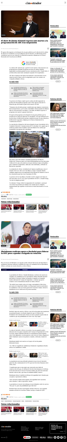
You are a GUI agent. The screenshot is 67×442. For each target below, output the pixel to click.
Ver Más (57, 81)
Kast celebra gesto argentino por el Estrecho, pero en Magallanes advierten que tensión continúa (57, 43)
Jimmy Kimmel (16, 198)
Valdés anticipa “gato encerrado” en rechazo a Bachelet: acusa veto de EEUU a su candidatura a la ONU (43, 355)
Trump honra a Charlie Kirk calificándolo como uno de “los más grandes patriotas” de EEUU (19, 211)
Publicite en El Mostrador (39, 427)
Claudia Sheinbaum (8, 401)
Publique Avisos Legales (39, 428)
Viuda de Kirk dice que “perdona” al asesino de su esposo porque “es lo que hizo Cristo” (6, 211)
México (23, 401)
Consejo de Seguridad (16, 401)
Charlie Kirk (3, 198)
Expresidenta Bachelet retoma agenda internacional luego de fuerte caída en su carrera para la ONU (23, 324)
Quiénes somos (23, 426)
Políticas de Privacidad (24, 430)
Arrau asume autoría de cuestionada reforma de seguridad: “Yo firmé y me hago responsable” (39, 94)
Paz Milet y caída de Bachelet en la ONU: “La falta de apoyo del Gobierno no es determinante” (43, 324)
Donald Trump (9, 198)
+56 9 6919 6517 (3, 430)
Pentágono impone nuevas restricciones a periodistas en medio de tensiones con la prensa (31, 211)
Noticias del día (56, 99)
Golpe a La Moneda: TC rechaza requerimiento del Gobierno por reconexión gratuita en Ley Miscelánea (21, 94)
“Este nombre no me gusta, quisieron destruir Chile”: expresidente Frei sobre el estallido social (38, 89)
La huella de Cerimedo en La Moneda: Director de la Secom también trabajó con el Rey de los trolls (20, 89)
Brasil (2, 401)
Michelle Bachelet (28, 401)
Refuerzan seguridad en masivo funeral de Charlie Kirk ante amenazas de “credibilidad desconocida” (43, 211)
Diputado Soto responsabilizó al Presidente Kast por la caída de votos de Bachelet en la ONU (23, 355)
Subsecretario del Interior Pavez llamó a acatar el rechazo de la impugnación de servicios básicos (58, 124)
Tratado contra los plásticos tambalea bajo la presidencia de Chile (57, 60)
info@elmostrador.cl (9, 430)
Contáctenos (37, 429)
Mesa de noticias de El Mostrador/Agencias (10, 48)
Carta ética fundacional (25, 427)
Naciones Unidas (36, 401)
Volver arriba (3, 437)
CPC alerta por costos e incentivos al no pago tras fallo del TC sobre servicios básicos (57, 115)
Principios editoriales (24, 429)
